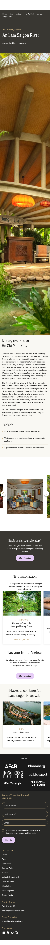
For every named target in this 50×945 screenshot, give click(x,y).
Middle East (7, 886)
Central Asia (7, 868)
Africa (4, 855)
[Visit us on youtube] (8, 933)
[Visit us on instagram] (16, 933)
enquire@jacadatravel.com (13, 911)
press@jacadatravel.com (12, 921)
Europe (5, 873)
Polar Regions (8, 891)
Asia (11, 14)
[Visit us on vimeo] (12, 933)
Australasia (6, 864)
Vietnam (19, 14)
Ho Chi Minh (29, 14)
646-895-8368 (8, 906)
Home (4, 14)
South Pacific (7, 895)
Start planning (25, 676)
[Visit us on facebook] (4, 933)
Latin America (8, 882)
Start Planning (25, 558)
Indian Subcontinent (10, 877)
